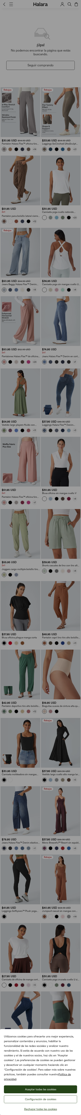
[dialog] (40, 557)
